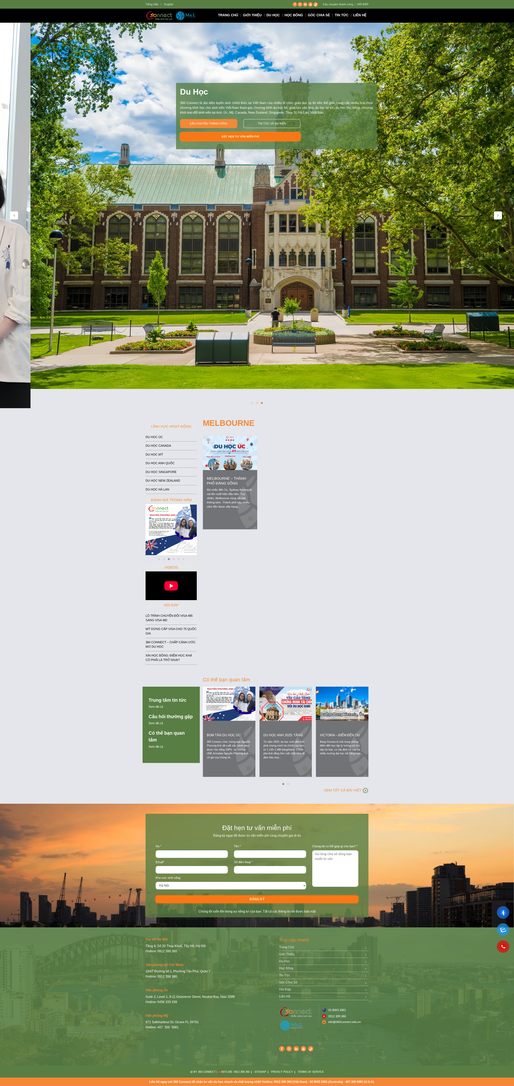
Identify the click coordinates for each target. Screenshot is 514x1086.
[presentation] (14, 215)
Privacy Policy (282, 1071)
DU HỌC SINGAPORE (161, 472)
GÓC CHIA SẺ (319, 15)
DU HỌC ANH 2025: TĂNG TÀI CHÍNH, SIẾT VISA (283, 737)
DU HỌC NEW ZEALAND (163, 480)
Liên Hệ (284, 996)
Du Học (284, 961)
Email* (160, 862)
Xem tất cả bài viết (343, 790)
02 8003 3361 (337, 1010)
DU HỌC (273, 15)
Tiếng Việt (152, 4)
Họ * (158, 846)
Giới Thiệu (286, 954)
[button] (252, 403)
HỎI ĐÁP (362, 4)
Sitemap (260, 1071)
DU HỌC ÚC (154, 437)
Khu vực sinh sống (168, 877)
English (168, 4)
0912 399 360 (337, 1016)
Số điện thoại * (243, 862)
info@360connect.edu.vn (344, 1022)
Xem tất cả (156, 706)
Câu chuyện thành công (338, 4)
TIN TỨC (341, 15)
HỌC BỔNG (294, 15)
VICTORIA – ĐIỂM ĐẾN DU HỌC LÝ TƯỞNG (340, 737)
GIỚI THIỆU (252, 15)
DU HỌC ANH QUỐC (160, 463)
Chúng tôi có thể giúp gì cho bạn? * (335, 846)
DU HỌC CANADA (158, 445)
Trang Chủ (286, 947)
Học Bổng (286, 968)
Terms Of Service (311, 1071)
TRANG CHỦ (228, 15)
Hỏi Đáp (285, 989)
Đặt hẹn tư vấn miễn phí (209, 136)
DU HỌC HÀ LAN (157, 489)
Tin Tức (284, 975)
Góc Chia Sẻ (288, 982)
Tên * (237, 846)
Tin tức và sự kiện (241, 123)
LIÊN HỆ (359, 15)
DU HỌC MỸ (154, 454)
